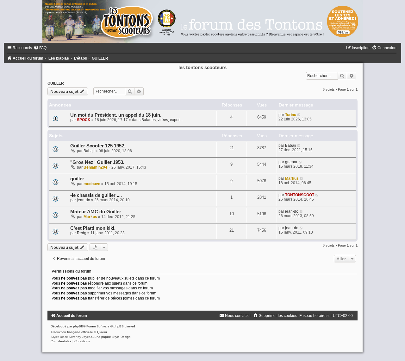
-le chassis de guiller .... (96, 195)
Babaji (89, 151)
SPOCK (83, 120)
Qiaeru (102, 332)
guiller (77, 178)
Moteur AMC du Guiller (95, 211)
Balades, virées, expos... (162, 120)
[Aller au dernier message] (299, 115)
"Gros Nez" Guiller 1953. (97, 162)
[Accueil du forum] (202, 21)
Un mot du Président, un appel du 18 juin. (115, 115)
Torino (290, 115)
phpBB (78, 326)
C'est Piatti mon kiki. (92, 228)
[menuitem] (40, 48)
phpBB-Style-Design (116, 336)
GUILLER (55, 83)
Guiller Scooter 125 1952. (97, 145)
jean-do (83, 200)
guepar (291, 162)
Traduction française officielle (72, 332)
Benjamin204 (95, 167)
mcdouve (92, 184)
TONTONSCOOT (299, 195)
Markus (292, 178)
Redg (81, 233)
